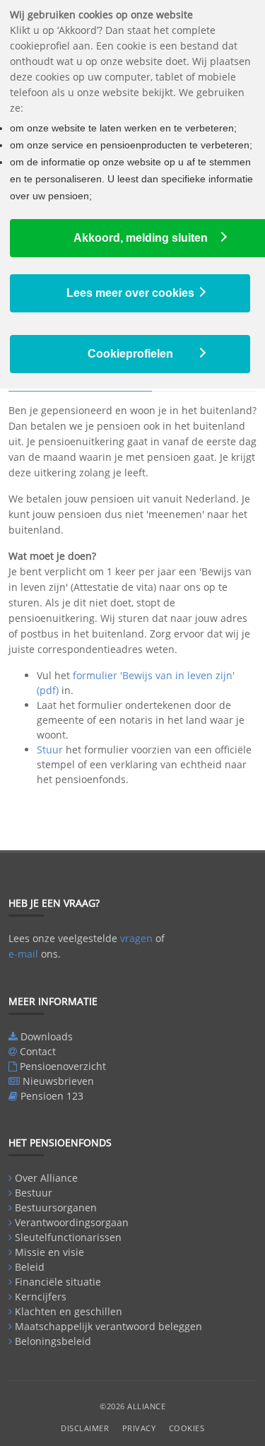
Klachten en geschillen (68, 1311)
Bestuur (33, 1192)
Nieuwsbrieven (58, 1081)
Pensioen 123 (51, 1096)
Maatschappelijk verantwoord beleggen (108, 1326)
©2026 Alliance (132, 1406)
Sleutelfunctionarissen (68, 1237)
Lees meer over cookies (130, 293)
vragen (136, 938)
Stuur (50, 749)
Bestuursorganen (56, 1207)
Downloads (46, 1036)
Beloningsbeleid (53, 1341)
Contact (38, 1051)
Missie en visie (49, 1252)
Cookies (187, 1428)
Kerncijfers (40, 1296)
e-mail (23, 953)
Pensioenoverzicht (63, 1066)
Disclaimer (85, 1428)
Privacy (139, 1428)
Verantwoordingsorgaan (72, 1222)
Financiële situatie (58, 1281)
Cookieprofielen (130, 354)
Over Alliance (46, 1178)
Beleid (30, 1267)
